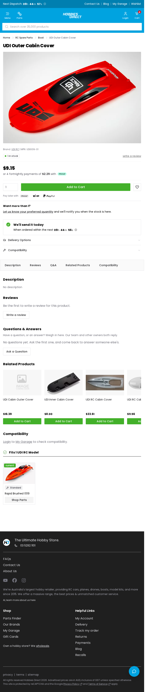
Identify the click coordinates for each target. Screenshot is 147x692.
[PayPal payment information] (49, 196)
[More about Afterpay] (62, 173)
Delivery (81, 624)
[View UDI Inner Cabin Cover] (63, 382)
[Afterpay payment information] (24, 196)
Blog (106, 4)
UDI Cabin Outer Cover (18, 399)
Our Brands (11, 624)
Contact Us (92, 4)
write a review (132, 156)
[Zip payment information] (36, 196)
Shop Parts (19, 500)
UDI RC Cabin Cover (99, 399)
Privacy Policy (71, 684)
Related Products (78, 265)
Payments (83, 643)
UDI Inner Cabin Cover (59, 399)
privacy (8, 675)
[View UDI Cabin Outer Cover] (22, 382)
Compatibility (108, 265)
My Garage (120, 4)
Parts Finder (12, 618)
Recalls (80, 655)
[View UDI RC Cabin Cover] (105, 382)
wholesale (42, 646)
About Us (10, 571)
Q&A (53, 265)
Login (7, 442)
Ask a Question (16, 351)
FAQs (7, 559)
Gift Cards (10, 636)
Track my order (87, 630)
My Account (84, 618)
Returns (81, 636)
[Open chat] (134, 671)
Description (13, 265)
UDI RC (15, 149)
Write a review (16, 315)
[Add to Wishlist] (137, 187)
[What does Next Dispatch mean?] (44, 3)
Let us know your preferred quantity (28, 212)
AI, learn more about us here (19, 600)
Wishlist (136, 4)
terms (20, 675)
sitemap (33, 675)
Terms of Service (97, 684)
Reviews (35, 265)
